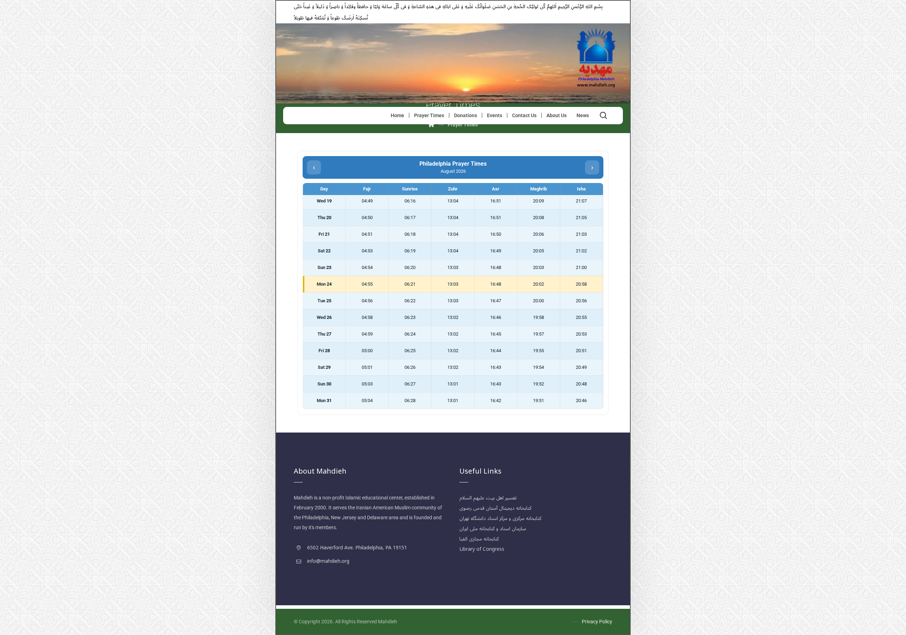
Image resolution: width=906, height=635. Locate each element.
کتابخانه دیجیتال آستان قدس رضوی (495, 508)
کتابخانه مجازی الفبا (479, 539)
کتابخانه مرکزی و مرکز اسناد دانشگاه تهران (500, 518)
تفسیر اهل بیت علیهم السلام (488, 498)
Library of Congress (481, 549)
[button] (603, 115)
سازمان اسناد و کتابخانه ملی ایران (492, 529)
